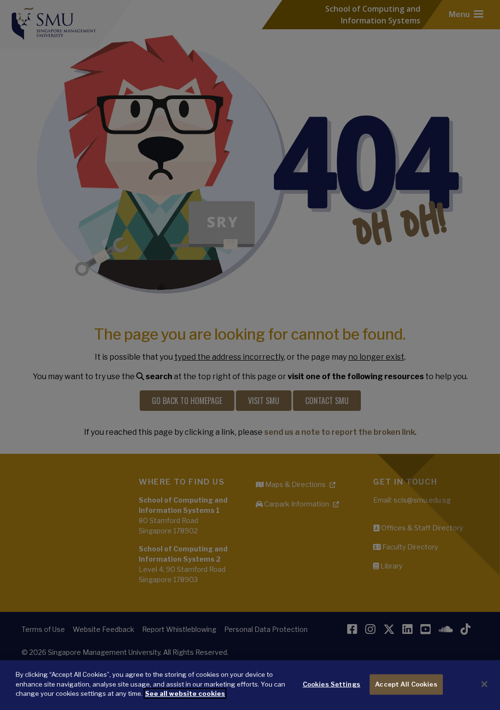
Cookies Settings (331, 684)
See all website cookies (185, 693)
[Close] (484, 684)
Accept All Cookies (406, 684)
